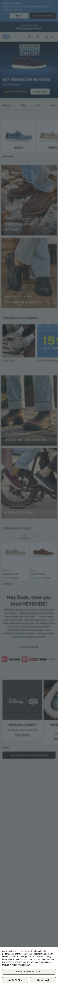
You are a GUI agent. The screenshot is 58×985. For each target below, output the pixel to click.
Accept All (15, 980)
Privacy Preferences (29, 971)
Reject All (43, 980)
